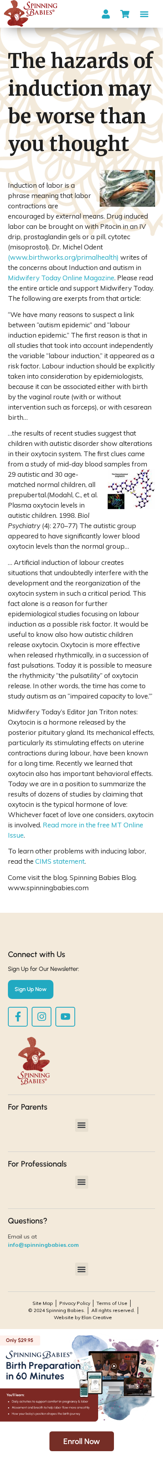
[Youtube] (65, 1017)
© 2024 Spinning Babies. (56, 1310)
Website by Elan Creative (83, 1317)
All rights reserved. (113, 1310)
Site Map (42, 1303)
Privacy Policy (74, 1303)
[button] (144, 14)
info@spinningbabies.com (43, 1244)
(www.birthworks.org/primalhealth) (63, 257)
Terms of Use (112, 1303)
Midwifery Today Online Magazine (61, 278)
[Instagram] (41, 1017)
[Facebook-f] (18, 1017)
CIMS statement (60, 861)
